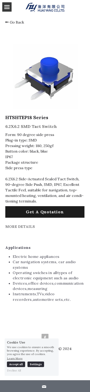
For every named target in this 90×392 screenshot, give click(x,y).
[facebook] (45, 337)
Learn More (15, 358)
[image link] (45, 7)
